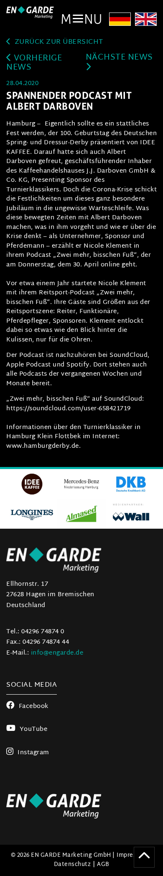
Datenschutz (72, 864)
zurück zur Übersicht (58, 42)
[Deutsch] (120, 20)
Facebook (33, 706)
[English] (146, 20)
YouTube (33, 729)
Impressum (132, 855)
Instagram (33, 752)
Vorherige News (34, 63)
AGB (103, 864)
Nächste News (119, 57)
